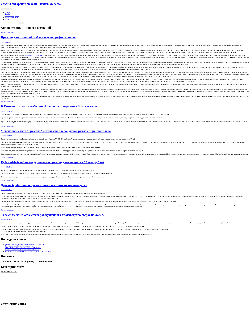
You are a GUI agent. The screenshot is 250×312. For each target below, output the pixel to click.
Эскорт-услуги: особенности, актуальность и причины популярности (28, 251)
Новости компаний (7, 32)
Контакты (8, 19)
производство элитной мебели (34, 55)
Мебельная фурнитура (12, 17)
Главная (7, 12)
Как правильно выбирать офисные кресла (19, 246)
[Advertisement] (59, 286)
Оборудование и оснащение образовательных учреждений (24, 244)
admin (10, 42)
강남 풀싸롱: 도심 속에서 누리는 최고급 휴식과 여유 (23, 248)
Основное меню (6, 9)
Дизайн (7, 14)
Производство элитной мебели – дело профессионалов (38, 37)
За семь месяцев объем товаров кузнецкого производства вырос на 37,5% (52, 215)
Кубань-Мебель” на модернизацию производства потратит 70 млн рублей (52, 162)
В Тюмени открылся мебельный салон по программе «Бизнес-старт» (49, 106)
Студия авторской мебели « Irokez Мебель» (31, 4)
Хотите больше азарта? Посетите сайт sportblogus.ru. (22, 250)
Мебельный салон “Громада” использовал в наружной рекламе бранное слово (56, 131)
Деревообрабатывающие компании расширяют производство (44, 185)
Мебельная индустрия (12, 16)
